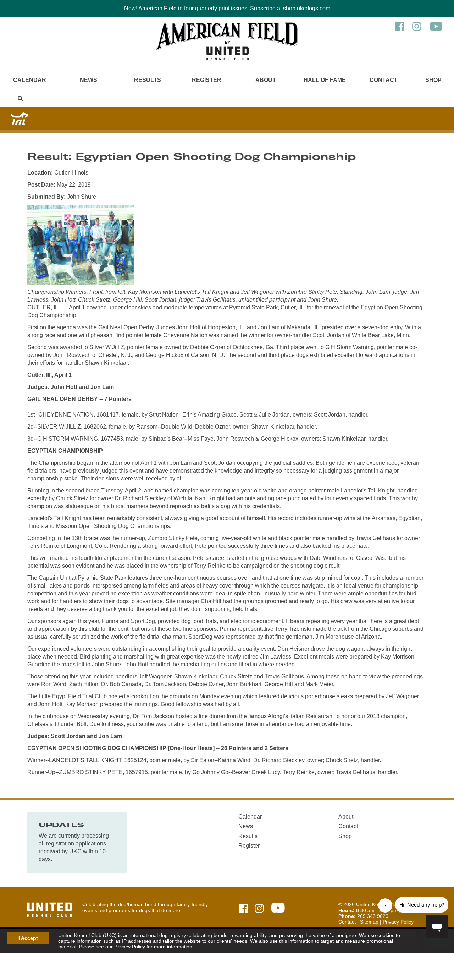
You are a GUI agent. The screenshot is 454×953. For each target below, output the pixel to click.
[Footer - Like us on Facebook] (243, 909)
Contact (384, 80)
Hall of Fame (325, 80)
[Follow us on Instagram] (417, 30)
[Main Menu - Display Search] (20, 98)
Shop (433, 80)
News (88, 80)
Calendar (29, 80)
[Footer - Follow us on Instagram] (259, 909)
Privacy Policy (129, 946)
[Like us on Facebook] (400, 30)
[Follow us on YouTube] (436, 30)
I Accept (28, 938)
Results (147, 80)
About (265, 80)
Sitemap (369, 922)
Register (206, 80)
